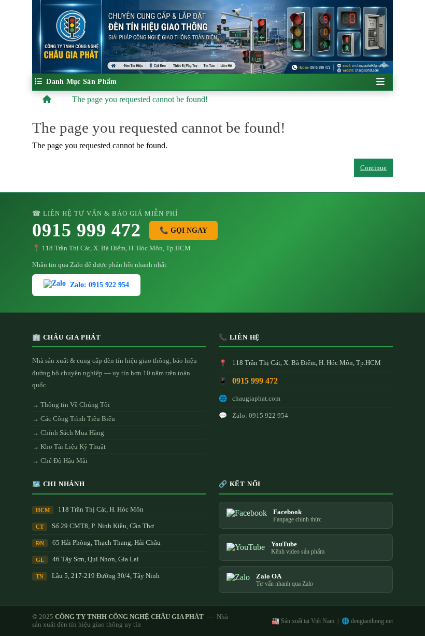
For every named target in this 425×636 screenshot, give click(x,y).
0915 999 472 (86, 230)
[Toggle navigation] (380, 82)
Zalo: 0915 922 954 (99, 285)
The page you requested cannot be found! (140, 99)
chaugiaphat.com (256, 398)
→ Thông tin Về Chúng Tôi (71, 404)
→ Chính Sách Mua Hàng (68, 432)
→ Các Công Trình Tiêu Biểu (73, 418)
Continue (373, 168)
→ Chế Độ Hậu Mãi (60, 460)
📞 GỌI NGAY (183, 230)
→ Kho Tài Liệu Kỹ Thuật (69, 446)
